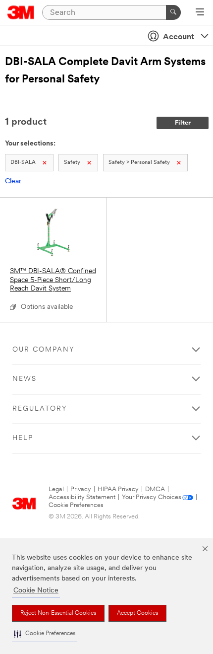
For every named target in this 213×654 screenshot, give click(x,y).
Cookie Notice (35, 590)
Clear (13, 181)
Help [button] (22, 438)
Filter (183, 123)
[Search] (173, 12)
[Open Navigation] (200, 13)
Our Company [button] (43, 350)
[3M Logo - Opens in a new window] (21, 12)
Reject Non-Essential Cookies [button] (58, 613)
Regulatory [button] (39, 409)
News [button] (24, 379)
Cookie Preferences (76, 505)
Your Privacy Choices (151, 497)
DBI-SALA (23, 162)
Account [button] (178, 37)
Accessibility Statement (82, 497)
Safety (72, 162)
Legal (56, 489)
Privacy (80, 489)
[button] (44, 634)
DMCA (155, 489)
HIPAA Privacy (118, 489)
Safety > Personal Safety (139, 162)
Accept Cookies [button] (137, 613)
